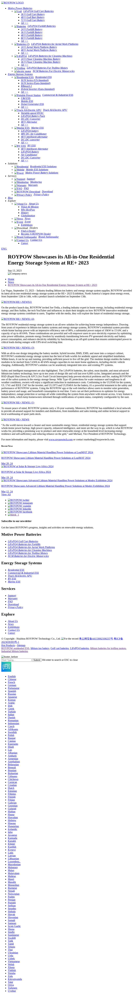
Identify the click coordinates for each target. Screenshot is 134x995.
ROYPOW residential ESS (15, 648)
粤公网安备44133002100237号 (96, 638)
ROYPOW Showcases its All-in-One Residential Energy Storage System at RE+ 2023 (52, 285)
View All (6, 494)
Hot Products (8, 645)
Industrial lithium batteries (14, 651)
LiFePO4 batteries (79, 648)
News (11, 282)
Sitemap (21, 645)
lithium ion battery (40, 648)
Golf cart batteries (59, 648)
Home (11, 279)
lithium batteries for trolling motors (108, 648)
